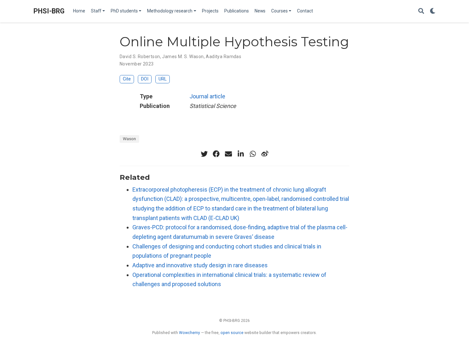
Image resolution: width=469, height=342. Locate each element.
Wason (129, 138)
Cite (127, 79)
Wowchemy (189, 333)
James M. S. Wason (183, 56)
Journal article (207, 96)
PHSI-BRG (49, 11)
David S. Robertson (140, 56)
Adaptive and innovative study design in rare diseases (200, 265)
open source (231, 333)
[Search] (421, 11)
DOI (144, 79)
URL (163, 79)
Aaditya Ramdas (223, 56)
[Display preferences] (432, 11)
